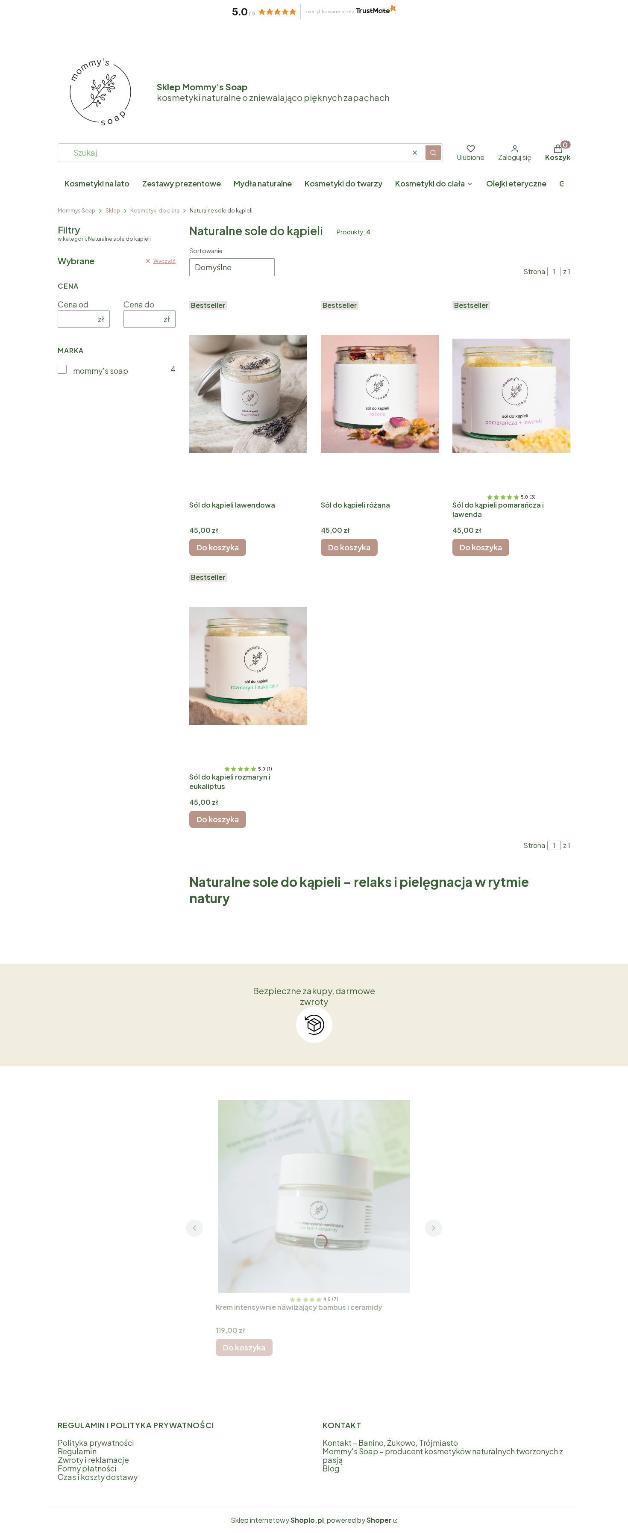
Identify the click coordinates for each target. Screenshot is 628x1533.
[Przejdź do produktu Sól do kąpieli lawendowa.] (248, 394)
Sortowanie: (206, 250)
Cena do (138, 304)
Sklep (113, 210)
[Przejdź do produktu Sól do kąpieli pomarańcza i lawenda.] (511, 394)
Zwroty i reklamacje (93, 1460)
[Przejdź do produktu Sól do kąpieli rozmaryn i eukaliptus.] (248, 666)
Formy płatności (87, 1468)
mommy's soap (100, 370)
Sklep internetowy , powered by (311, 1520)
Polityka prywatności (96, 1442)
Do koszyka (218, 547)
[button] (433, 152)
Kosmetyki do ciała (154, 210)
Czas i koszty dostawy (98, 1477)
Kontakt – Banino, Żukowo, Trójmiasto (390, 1442)
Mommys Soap (76, 210)
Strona (534, 271)
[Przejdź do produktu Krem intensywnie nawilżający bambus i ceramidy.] (314, 1196)
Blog (331, 1468)
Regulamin (77, 1451)
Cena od (73, 304)
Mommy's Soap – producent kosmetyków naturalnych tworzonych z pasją (443, 1455)
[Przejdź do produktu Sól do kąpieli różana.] (380, 394)
